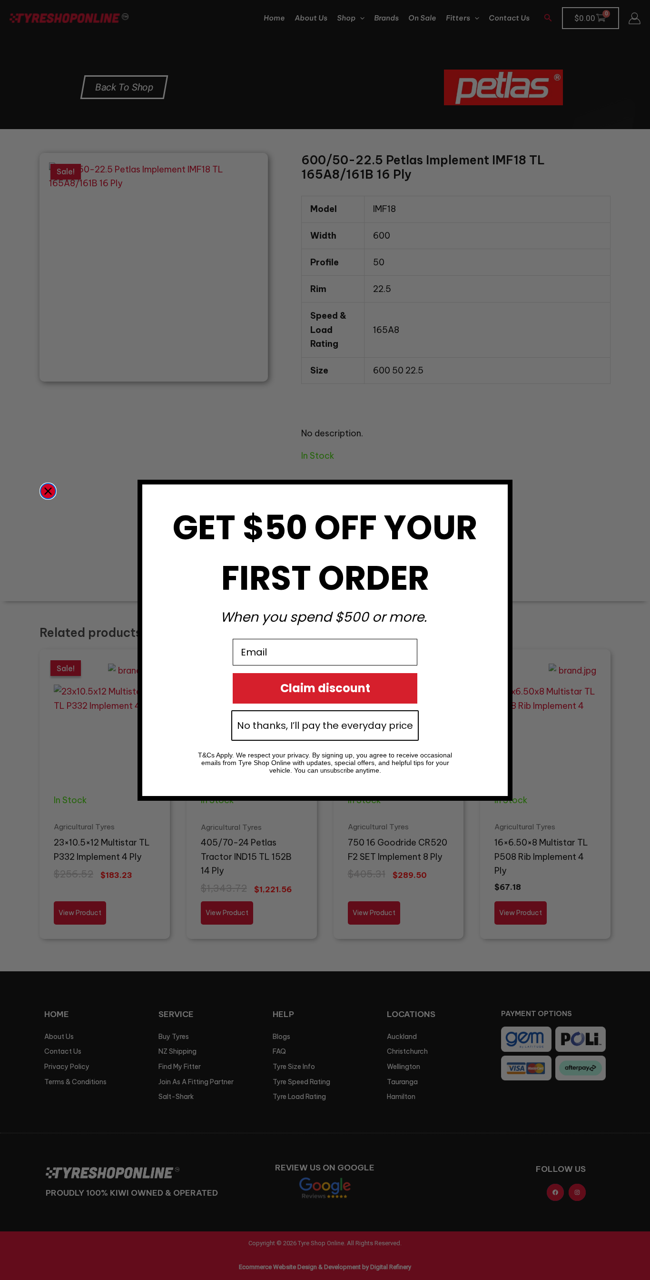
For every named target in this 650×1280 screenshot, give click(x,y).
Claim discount (325, 688)
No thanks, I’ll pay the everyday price (325, 725)
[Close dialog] (48, 491)
